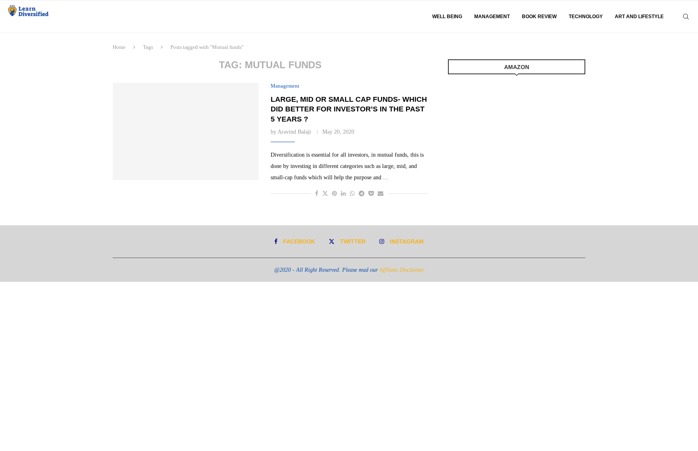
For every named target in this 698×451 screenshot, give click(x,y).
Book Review (539, 16)
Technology (586, 16)
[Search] (686, 16)
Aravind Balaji (294, 132)
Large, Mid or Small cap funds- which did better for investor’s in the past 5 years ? (349, 109)
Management (492, 16)
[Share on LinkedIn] (343, 194)
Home (119, 47)
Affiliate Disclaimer (401, 270)
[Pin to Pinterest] (334, 194)
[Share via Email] (380, 194)
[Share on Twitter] (325, 193)
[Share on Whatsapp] (352, 194)
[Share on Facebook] (316, 194)
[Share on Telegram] (361, 194)
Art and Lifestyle (639, 16)
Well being (447, 16)
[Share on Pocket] (371, 194)
